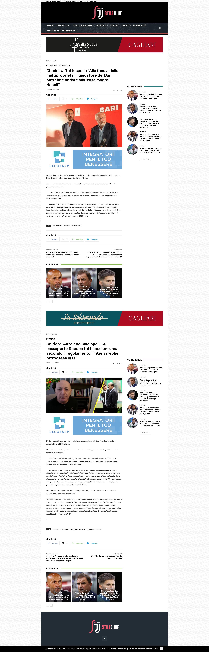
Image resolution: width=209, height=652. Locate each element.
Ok (162, 649)
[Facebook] (104, 638)
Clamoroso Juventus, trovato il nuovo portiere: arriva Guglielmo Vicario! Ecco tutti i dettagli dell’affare (109, 291)
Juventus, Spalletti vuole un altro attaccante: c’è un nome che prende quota (58, 293)
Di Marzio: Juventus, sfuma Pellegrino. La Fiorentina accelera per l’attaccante (151, 150)
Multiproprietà (76, 225)
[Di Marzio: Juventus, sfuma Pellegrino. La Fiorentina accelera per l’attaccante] (132, 149)
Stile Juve (58, 288)
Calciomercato (63, 66)
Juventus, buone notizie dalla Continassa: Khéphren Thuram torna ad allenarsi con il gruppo (150, 137)
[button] (160, 28)
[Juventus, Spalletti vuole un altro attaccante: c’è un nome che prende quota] (58, 283)
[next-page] (51, 301)
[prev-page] (47, 301)
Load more (144, 159)
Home (48, 61)
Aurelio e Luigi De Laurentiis (61, 225)
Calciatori (54, 61)
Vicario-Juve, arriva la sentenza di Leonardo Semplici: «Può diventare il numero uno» (84, 292)
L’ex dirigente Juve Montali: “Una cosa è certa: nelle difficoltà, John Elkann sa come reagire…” (63, 254)
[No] (206, 649)
